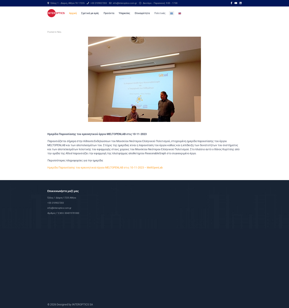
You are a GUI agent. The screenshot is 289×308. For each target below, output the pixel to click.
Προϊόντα (109, 13)
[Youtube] (236, 3)
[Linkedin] (240, 3)
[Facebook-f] (231, 3)
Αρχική (73, 13)
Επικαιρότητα (142, 13)
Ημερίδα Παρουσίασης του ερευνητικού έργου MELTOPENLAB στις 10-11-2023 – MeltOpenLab (105, 167)
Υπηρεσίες (124, 13)
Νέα (59, 32)
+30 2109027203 (98, 3)
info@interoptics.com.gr (125, 3)
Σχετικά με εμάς (90, 13)
